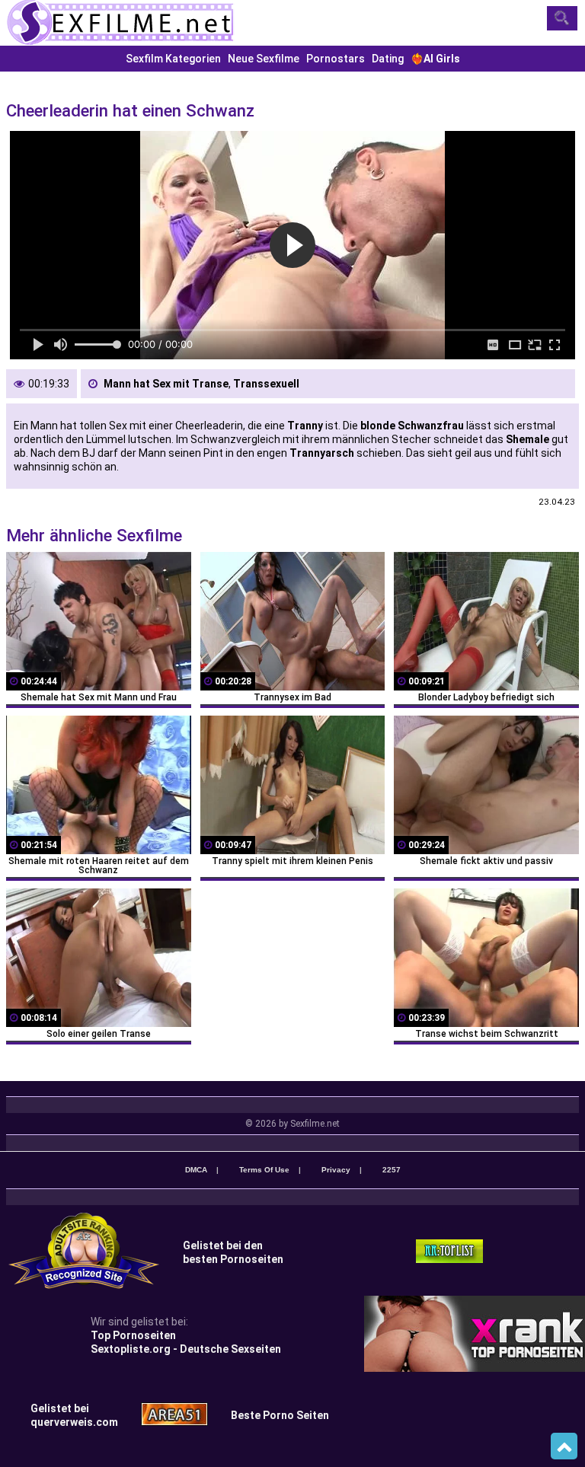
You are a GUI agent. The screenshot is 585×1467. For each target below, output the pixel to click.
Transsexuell (266, 384)
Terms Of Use (264, 1170)
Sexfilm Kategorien (173, 59)
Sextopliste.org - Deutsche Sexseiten (186, 1349)
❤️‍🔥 (435, 59)
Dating (388, 59)
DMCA (196, 1170)
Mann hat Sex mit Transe (166, 384)
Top (564, 1446)
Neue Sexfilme (263, 59)
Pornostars (335, 59)
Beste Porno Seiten (280, 1415)
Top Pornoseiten (133, 1335)
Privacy (335, 1170)
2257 (391, 1170)
